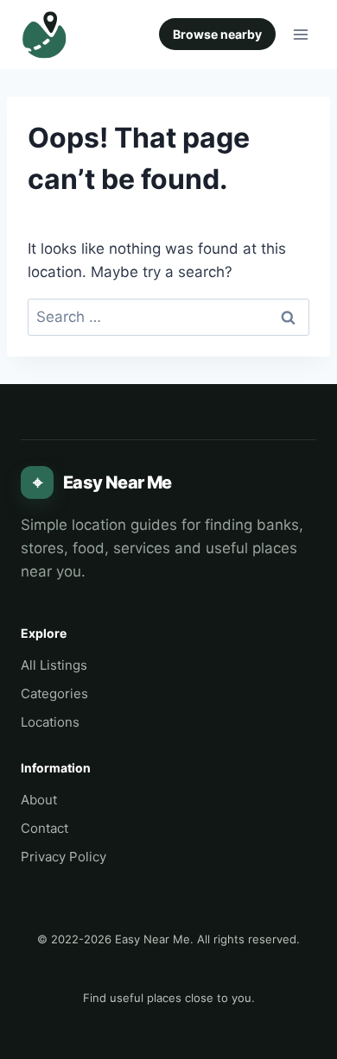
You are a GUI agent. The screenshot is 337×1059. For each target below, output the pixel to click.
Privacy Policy (63, 856)
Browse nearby (217, 34)
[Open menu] (300, 34)
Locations (50, 722)
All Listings (54, 665)
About (39, 799)
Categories (54, 693)
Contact (44, 828)
